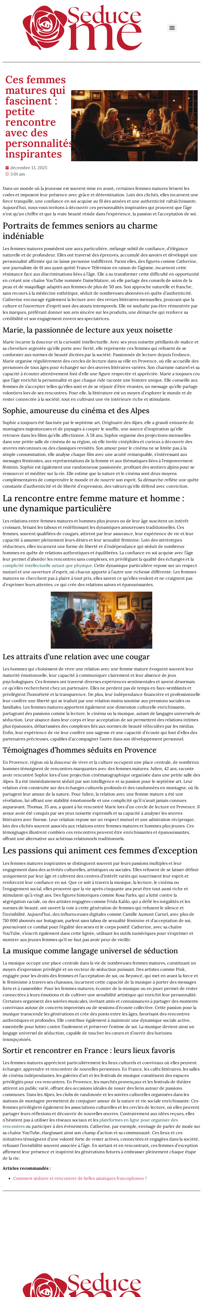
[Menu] (172, 28)
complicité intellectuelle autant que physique (47, 565)
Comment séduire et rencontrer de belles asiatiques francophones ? (80, 1178)
